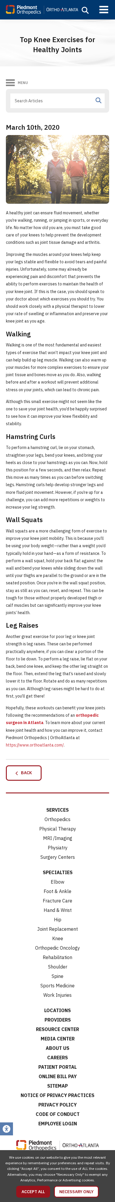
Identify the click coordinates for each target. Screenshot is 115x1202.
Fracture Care (57, 901)
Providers (58, 1020)
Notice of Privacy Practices (57, 1095)
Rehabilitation (57, 957)
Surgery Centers (57, 857)
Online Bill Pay (58, 1076)
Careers (57, 1057)
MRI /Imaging (57, 838)
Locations (57, 1010)
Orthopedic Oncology (57, 948)
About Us (57, 1048)
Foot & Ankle (57, 891)
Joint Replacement (57, 929)
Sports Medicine (57, 986)
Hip (57, 920)
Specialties (58, 872)
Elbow (57, 882)
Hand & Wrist (58, 910)
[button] (85, 10)
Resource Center (57, 1029)
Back (25, 772)
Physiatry (58, 848)
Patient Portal (57, 1067)
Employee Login (57, 1124)
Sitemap (57, 1086)
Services (57, 810)
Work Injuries (57, 995)
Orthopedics (57, 819)
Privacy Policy (57, 1105)
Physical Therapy (57, 829)
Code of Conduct (58, 1114)
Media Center (58, 1039)
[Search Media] (98, 100)
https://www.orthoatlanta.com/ (35, 745)
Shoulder (57, 967)
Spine (57, 976)
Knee (57, 938)
